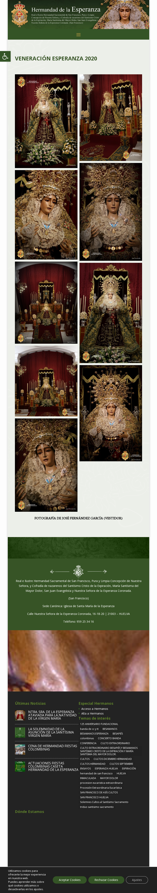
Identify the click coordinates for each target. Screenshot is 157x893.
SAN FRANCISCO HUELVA (94, 797)
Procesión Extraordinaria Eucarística (101, 787)
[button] (5, 56)
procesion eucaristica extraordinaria (101, 783)
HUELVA (121, 773)
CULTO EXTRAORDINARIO (115, 743)
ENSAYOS (85, 768)
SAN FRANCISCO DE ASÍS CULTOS (99, 792)
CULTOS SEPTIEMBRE (121, 764)
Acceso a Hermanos (94, 709)
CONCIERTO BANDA (109, 738)
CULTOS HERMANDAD (92, 764)
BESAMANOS (110, 729)
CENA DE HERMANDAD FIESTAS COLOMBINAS (52, 747)
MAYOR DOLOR (109, 778)
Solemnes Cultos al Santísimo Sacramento (104, 802)
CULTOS (85, 759)
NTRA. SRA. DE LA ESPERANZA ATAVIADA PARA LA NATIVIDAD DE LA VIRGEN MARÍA (52, 715)
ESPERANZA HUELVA (106, 768)
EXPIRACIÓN (129, 768)
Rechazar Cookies (106, 880)
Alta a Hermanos (92, 713)
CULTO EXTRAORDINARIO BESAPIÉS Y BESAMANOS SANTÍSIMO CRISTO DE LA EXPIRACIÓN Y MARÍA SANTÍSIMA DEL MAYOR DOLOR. (109, 751)
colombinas (87, 738)
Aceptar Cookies (70, 880)
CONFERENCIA (88, 743)
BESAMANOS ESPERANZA (94, 733)
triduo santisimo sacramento (97, 807)
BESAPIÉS (118, 733)
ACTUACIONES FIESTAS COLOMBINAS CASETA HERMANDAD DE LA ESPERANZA (53, 766)
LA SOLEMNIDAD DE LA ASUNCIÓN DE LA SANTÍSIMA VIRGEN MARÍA (51, 732)
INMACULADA (88, 778)
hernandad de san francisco (96, 773)
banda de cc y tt (89, 729)
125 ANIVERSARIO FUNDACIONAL (99, 724)
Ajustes (137, 880)
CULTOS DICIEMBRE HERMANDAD (113, 759)
